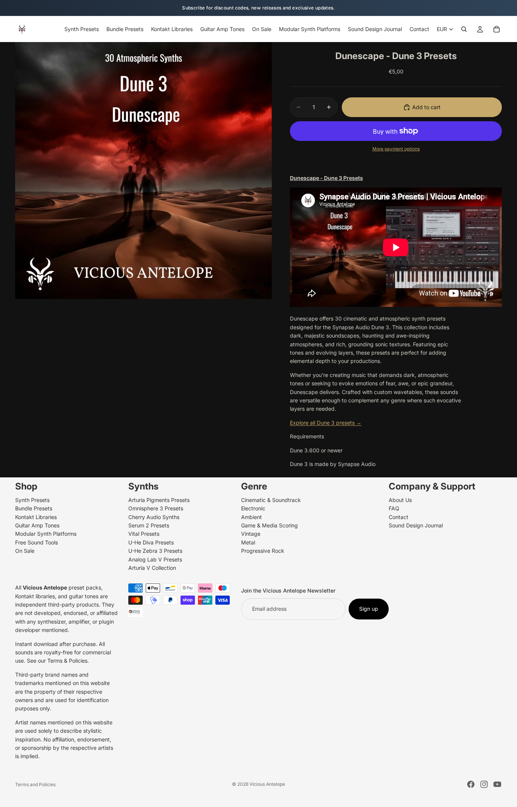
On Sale (24, 550)
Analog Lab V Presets (155, 559)
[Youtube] (497, 784)
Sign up (368, 609)
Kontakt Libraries (36, 517)
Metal (248, 542)
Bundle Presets (33, 508)
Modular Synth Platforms (45, 534)
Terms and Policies (35, 784)
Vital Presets (143, 534)
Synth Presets (32, 500)
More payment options (396, 149)
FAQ (394, 508)
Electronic (253, 508)
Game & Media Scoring (269, 525)
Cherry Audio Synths (153, 517)
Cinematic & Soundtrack (271, 500)
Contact (398, 517)
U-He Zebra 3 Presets (155, 550)
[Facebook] (470, 784)
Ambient (251, 517)
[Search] (464, 29)
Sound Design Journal (416, 525)
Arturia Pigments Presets (159, 500)
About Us (400, 500)
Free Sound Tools (36, 542)
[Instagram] (484, 784)
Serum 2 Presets (148, 525)
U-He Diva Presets (151, 542)
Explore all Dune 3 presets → (325, 422)
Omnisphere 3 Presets (155, 508)
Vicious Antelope (267, 784)
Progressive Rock (262, 550)
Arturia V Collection (152, 568)
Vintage (250, 534)
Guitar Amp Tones (37, 525)
